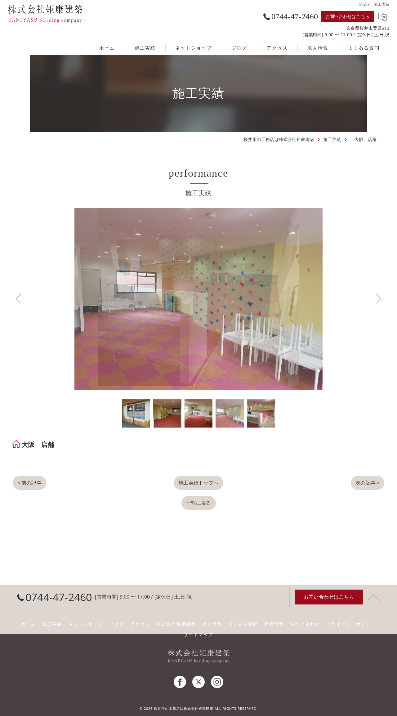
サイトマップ (198, 634)
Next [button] (291, 297)
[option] (136, 410)
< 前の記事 (29, 479)
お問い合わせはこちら (347, 16)
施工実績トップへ (198, 479)
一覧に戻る (198, 499)
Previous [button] (105, 297)
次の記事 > (367, 479)
